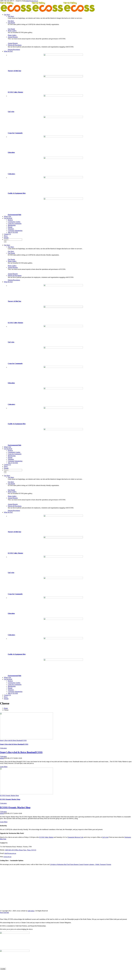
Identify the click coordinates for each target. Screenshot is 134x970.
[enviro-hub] (63, 199)
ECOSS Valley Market (15, 92)
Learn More (3, 766)
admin (2, 758)
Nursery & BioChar (14, 71)
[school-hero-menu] (63, 137)
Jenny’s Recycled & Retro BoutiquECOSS (13, 740)
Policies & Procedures (14, 45)
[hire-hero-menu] (63, 177)
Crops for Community (15, 133)
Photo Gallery (12, 31)
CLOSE (3, 969)
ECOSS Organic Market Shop (9, 795)
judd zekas (31, 911)
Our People (11, 22)
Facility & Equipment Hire (17, 193)
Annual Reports (13, 37)
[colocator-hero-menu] (63, 158)
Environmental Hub (14, 214)
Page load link (4, 912)
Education (11, 152)
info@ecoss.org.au (32, 1)
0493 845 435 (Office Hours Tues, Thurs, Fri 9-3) (20, 850)
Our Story (11, 16)
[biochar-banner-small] (63, 55)
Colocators (11, 174)
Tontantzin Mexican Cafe (75, 837)
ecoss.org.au (7, 856)
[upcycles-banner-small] (63, 96)
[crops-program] (63, 117)
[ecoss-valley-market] (63, 76)
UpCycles (11, 111)
